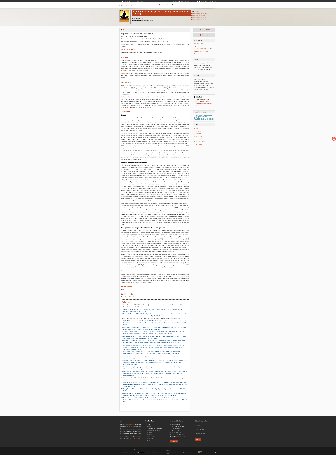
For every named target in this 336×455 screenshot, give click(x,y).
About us (149, 427)
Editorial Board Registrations (155, 429)
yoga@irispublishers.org (199, 18)
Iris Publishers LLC (124, 452)
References (198, 144)
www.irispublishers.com (185, 452)
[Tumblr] (208, 1)
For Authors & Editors (169, 5)
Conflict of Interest (200, 141)
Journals (157, 5)
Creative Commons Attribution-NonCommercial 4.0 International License (203, 103)
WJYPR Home (148, 23)
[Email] (122, 1)
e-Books (149, 435)
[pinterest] (197, 1)
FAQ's (188, 1)
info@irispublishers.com (179, 437)
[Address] (119, 1)
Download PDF (205, 30)
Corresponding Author (128, 49)
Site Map (183, 1)
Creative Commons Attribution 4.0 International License (157, 452)
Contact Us (196, 5)
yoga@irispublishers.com (199, 14)
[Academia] (213, 1)
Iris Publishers (131, 424)
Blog (193, 1)
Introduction (198, 131)
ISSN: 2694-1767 (198, 44)
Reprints (149, 433)
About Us (149, 5)
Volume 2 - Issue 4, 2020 (201, 51)
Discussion (198, 133)
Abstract (205, 35)
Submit (198, 439)
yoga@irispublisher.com (199, 20)
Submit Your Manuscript (153, 431)
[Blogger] (206, 1)
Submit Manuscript (184, 5)
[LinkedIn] (204, 1)
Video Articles (151, 437)
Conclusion (198, 136)
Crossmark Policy (175, 1)
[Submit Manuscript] (334, 138)
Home (142, 5)
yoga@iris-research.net (199, 16)
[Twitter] (201, 1)
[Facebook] (199, 1)
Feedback (174, 441)
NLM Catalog (140, 1)
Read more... (137, 438)
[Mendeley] (210, 1)
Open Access (197, 54)
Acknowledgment (200, 139)
